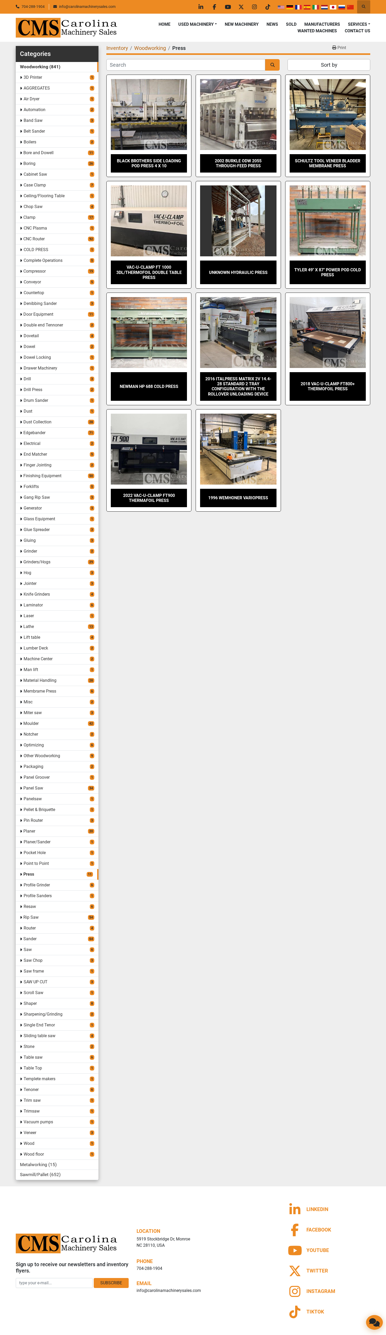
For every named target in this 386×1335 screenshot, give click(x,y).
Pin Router (33, 820)
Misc (28, 701)
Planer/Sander (37, 841)
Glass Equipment (39, 518)
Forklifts (31, 486)
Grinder (30, 551)
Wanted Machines (317, 30)
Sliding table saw (39, 1035)
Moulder (31, 723)
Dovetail (31, 335)
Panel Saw (33, 788)
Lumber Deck (36, 648)
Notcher (31, 734)
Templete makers (39, 1078)
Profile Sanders (38, 895)
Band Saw (33, 120)
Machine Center (38, 658)
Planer (29, 831)
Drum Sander (36, 400)
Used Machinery (196, 24)
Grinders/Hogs (36, 561)
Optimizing (34, 744)
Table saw (33, 1057)
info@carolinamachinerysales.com (87, 6)
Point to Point (36, 863)
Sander (29, 938)
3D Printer (33, 77)
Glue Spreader (37, 529)
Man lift (31, 669)
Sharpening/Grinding (43, 1014)
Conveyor (32, 281)
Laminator (33, 604)
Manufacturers (322, 24)
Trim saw (32, 1100)
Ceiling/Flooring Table (44, 195)
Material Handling (39, 680)
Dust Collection (37, 421)
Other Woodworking (42, 755)
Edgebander (34, 432)
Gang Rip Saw (37, 497)
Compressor (34, 271)
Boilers (30, 141)
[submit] (272, 65)
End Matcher (35, 454)
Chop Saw (33, 206)
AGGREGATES (37, 88)
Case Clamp (35, 185)
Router (30, 928)
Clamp (29, 217)
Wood (29, 1143)
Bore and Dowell (38, 152)
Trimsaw (32, 1111)
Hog (27, 572)
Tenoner (31, 1089)
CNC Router (34, 238)
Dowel (29, 346)
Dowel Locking (37, 357)
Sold (291, 24)
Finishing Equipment (42, 475)
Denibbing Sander (40, 303)
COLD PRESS (36, 249)
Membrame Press (40, 691)
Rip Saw (31, 917)
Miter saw (33, 712)
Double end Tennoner (43, 325)
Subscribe (111, 1282)
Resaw (30, 906)
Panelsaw (33, 798)
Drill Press (33, 389)
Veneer (30, 1132)
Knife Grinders (37, 594)
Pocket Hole (35, 852)
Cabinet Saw (35, 174)
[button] (197, 24)
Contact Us (357, 30)
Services (357, 24)
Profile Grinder (37, 884)
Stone (29, 1046)
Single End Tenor (39, 1024)
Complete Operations (43, 260)
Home (164, 24)
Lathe (28, 626)
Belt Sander (34, 131)
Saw (28, 949)
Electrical (32, 443)
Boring (29, 163)
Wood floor (34, 1154)
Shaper (30, 1003)
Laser (29, 615)
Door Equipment (38, 314)
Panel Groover (37, 777)
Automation (34, 109)
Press (28, 874)
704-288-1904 (33, 6)
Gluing (30, 540)
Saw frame (34, 971)
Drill (27, 378)
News (272, 24)
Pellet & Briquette (39, 809)
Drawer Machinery (40, 368)
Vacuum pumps (38, 1121)
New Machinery (242, 24)
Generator (33, 508)
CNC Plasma (35, 228)
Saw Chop (33, 960)
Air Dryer (31, 98)
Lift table (32, 637)
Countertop (34, 292)
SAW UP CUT (36, 981)
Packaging (33, 766)
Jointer (30, 583)
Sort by (329, 65)
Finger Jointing (37, 465)
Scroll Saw (33, 992)
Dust (28, 411)
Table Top (33, 1068)
